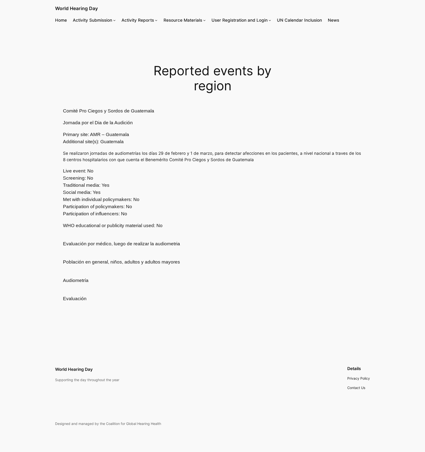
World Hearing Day (76, 8)
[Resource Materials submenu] (204, 20)
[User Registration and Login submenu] (270, 20)
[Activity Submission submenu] (114, 20)
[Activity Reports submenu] (156, 20)
